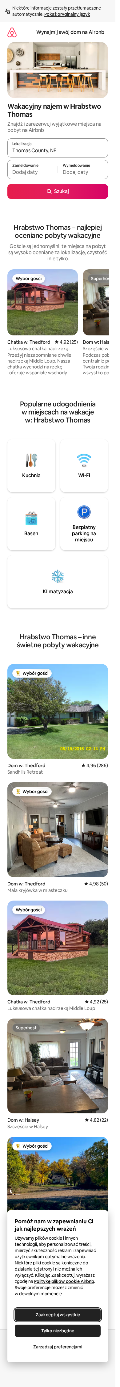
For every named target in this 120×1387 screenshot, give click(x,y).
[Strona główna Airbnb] (12, 32)
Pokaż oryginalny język (67, 14)
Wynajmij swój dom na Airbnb (70, 32)
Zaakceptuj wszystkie (58, 1315)
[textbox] (32, 172)
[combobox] (57, 150)
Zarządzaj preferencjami (57, 1347)
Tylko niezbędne (57, 1331)
